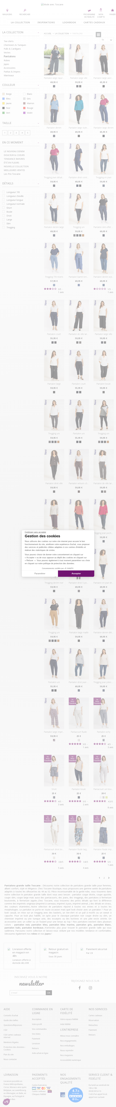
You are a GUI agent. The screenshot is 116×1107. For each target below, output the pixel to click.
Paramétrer (39, 573)
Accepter (76, 573)
